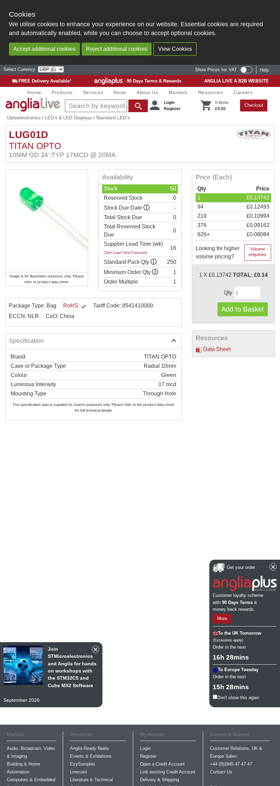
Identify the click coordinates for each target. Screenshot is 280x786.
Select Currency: (20, 69)
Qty (229, 293)
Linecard (78, 771)
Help (264, 70)
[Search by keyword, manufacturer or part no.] (106, 106)
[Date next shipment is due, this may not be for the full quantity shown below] (146, 208)
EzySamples (82, 764)
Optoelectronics (24, 117)
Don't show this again (238, 697)
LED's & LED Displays (68, 117)
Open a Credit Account (162, 764)
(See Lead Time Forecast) (126, 253)
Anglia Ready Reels (89, 748)
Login (169, 102)
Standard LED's (113, 117)
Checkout (253, 105)
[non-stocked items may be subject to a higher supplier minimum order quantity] (154, 262)
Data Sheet (216, 349)
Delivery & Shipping (159, 779)
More (222, 618)
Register (172, 108)
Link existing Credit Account (167, 771)
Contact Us (221, 771)
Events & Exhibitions (91, 756)
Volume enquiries (257, 251)
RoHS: (72, 305)
